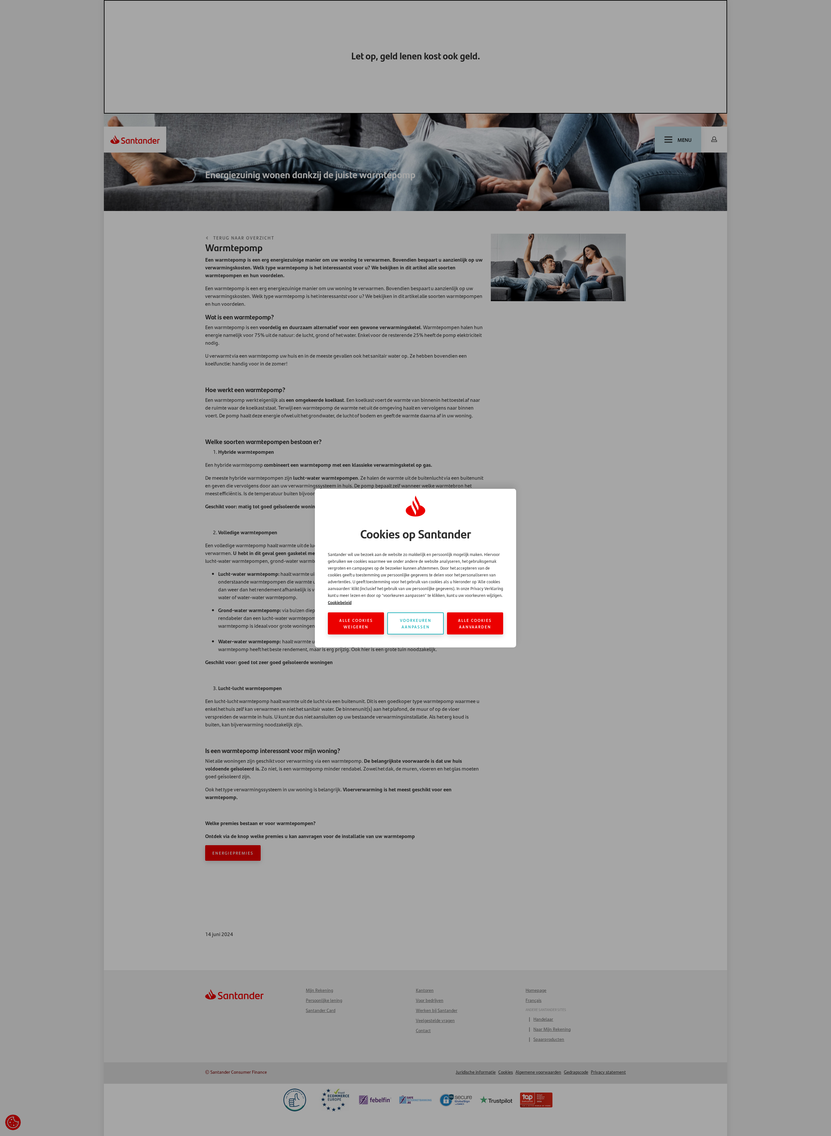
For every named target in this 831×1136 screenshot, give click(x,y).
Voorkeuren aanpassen (415, 623)
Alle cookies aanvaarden (475, 623)
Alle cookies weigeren (356, 623)
